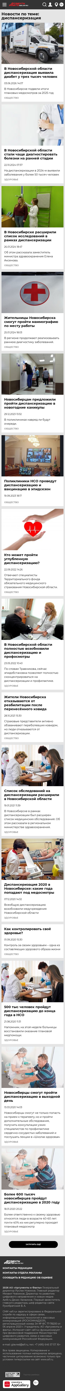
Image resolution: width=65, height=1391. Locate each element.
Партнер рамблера (31, 1375)
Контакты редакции (17, 1268)
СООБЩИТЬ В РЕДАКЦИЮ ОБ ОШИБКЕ (27, 1277)
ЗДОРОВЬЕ (11, 179)
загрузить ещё (33, 1244)
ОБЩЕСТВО (11, 98)
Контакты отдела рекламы (22, 1272)
